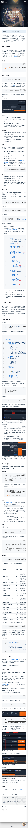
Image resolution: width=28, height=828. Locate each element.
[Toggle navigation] (25, 2)
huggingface (9, 502)
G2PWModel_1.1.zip (9, 518)
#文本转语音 (14, 794)
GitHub (15, 56)
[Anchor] (1, 47)
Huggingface (15, 85)
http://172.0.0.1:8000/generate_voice (15, 229)
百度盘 (20, 789)
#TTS (10, 794)
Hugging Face (14, 659)
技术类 (4, 794)
